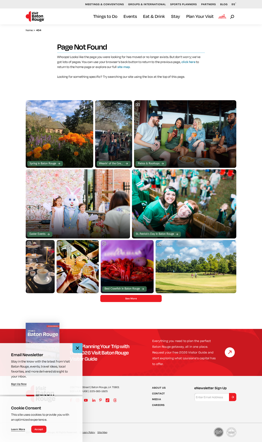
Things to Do (105, 16)
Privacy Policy (87, 432)
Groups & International (147, 4)
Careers (158, 405)
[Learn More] (230, 352)
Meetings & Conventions (104, 4)
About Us (159, 387)
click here (188, 62)
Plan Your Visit (200, 16)
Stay (175, 16)
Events (130, 16)
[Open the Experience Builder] (222, 16)
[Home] (35, 16)
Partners (208, 4)
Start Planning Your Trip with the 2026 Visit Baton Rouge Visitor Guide (99, 352)
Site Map (102, 432)
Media (156, 399)
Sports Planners (183, 4)
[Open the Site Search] (232, 16)
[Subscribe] (232, 397)
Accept (39, 429)
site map (123, 67)
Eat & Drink (154, 16)
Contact (158, 393)
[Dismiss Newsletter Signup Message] (77, 348)
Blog (224, 4)
